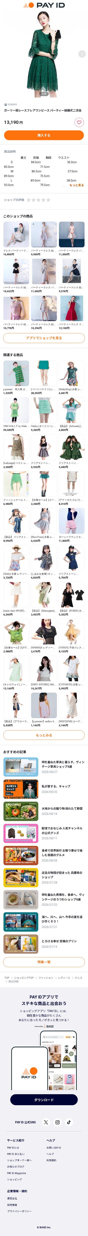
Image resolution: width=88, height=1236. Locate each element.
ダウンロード (44, 1100)
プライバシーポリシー (19, 1211)
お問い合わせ (53, 1147)
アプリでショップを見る (44, 338)
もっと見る (77, 185)
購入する (44, 135)
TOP (7, 977)
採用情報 (12, 1205)
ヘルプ (50, 1154)
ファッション (45, 977)
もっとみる (44, 735)
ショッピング (14, 1179)
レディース (64, 977)
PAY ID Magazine (16, 1173)
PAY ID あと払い (16, 1154)
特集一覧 (44, 962)
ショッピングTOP (24, 977)
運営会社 (12, 1198)
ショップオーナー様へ (19, 1160)
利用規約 (51, 1160)
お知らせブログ (15, 1166)
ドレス (78, 977)
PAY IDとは (13, 1147)
